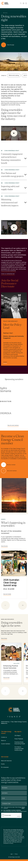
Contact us (4, 737)
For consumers (5, 767)
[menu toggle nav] (26, 3)
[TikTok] (20, 717)
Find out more (6, 677)
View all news (4, 638)
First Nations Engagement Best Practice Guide (19, 748)
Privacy (16, 854)
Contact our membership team (8, 273)
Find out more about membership (8, 270)
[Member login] (23, 3)
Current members (5, 743)
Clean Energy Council (13, 857)
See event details (7, 594)
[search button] (20, 3)
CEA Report (18, 735)
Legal (11, 854)
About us (3, 740)
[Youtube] (17, 716)
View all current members (13, 425)
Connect (5, 362)
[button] (22, 605)
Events (3, 764)
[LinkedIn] (12, 716)
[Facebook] (7, 716)
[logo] (5, 3)
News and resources (6, 760)
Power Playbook (19, 738)
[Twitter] (14, 716)
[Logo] (14, 709)
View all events (4, 546)
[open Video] (14, 133)
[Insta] (9, 716)
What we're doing (14, 75)
